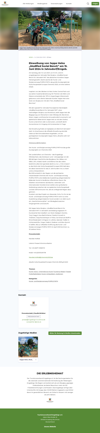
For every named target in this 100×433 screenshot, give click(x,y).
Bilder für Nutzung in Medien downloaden (65, 333)
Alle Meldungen (28, 3)
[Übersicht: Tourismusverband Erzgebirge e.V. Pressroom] (5, 3)
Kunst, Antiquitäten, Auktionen (52, 274)
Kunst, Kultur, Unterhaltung (38, 271)
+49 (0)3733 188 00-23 (33, 322)
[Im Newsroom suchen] (88, 3)
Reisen (63, 271)
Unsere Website (50, 426)
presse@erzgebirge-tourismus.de (33, 320)
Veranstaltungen (57, 3)
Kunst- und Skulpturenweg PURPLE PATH (43, 281)
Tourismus (56, 271)
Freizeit (68, 271)
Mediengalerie (42, 3)
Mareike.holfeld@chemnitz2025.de (41, 257)
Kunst (51, 271)
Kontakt (69, 3)
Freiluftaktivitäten (35, 274)
